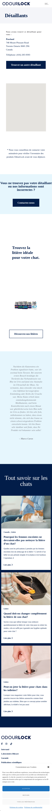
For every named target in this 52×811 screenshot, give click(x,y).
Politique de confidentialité (33, 807)
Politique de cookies (16, 807)
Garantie (4, 758)
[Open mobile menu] (47, 3)
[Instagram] (6, 744)
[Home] (16, 4)
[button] (48, 767)
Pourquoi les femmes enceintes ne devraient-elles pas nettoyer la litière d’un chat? (24, 540)
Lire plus (7, 565)
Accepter (26, 788)
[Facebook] (2, 744)
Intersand (5, 749)
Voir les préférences (26, 801)
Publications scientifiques (11, 762)
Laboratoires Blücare (10, 754)
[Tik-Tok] (11, 744)
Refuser (26, 795)
